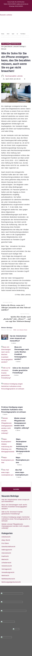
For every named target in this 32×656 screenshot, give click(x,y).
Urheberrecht (6, 562)
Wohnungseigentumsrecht (11, 582)
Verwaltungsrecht (8, 572)
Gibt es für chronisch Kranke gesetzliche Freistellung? (21, 370)
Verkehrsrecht (7, 566)
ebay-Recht (6, 540)
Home (2, 33)
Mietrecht (5, 559)
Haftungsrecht (7, 550)
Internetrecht (15, 44)
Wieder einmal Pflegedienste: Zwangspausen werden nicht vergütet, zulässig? (21, 423)
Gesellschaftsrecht (8, 546)
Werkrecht (5, 575)
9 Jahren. (5, 414)
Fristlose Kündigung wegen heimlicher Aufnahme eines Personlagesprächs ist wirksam (13, 409)
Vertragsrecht (6, 569)
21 (17, 33)
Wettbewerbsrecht (8, 579)
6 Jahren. (13, 343)
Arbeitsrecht (6, 537)
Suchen (16, 489)
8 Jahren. (18, 361)
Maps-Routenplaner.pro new (22, 460)
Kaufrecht (5, 556)
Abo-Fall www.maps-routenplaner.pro (21, 472)
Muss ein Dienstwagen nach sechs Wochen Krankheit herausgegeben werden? (14, 507)
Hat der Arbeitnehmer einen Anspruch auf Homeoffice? (18, 338)
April (13, 33)
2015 (8, 33)
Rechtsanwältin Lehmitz (14, 76)
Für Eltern (23, 33)
